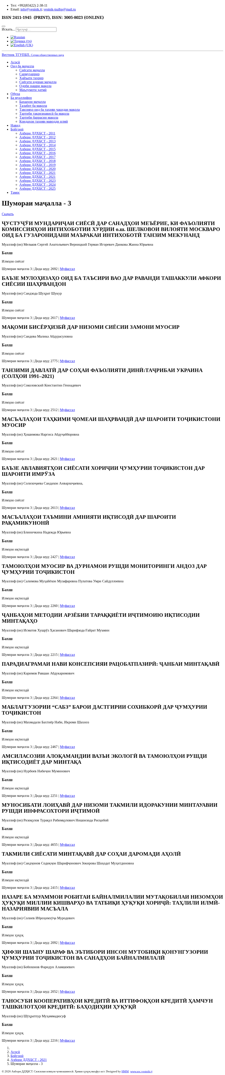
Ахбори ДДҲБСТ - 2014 (37, 145)
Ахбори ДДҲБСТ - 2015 (37, 149)
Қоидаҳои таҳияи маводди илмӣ (43, 121)
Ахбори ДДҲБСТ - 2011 (37, 133)
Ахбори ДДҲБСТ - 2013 (37, 141)
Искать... (8, 29)
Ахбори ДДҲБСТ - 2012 (37, 137)
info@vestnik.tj (31, 9)
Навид (15, 125)
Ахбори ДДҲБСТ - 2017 (37, 157)
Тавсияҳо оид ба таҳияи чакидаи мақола (49, 109)
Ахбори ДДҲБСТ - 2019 (37, 165)
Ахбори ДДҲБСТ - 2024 (37, 184)
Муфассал (67, 269)
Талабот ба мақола (33, 105)
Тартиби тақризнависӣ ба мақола (44, 113)
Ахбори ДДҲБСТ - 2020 (37, 169)
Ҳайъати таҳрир (31, 78)
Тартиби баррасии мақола (38, 117)
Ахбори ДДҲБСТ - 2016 (37, 153)
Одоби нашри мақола (35, 86)
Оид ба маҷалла (22, 66)
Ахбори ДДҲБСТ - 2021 (37, 173)
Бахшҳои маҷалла (32, 102)
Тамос (15, 192)
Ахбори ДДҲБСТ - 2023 (37, 180)
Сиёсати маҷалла (32, 70)
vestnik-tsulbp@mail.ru (60, 9)
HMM (125, 1071)
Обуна (15, 94)
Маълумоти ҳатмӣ (33, 90)
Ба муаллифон (21, 98)
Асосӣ (15, 62)
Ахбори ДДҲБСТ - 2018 (37, 161)
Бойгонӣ (17, 129)
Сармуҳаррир (29, 74)
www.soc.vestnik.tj (141, 1071)
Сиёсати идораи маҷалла (37, 82)
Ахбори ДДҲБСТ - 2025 (37, 188)
